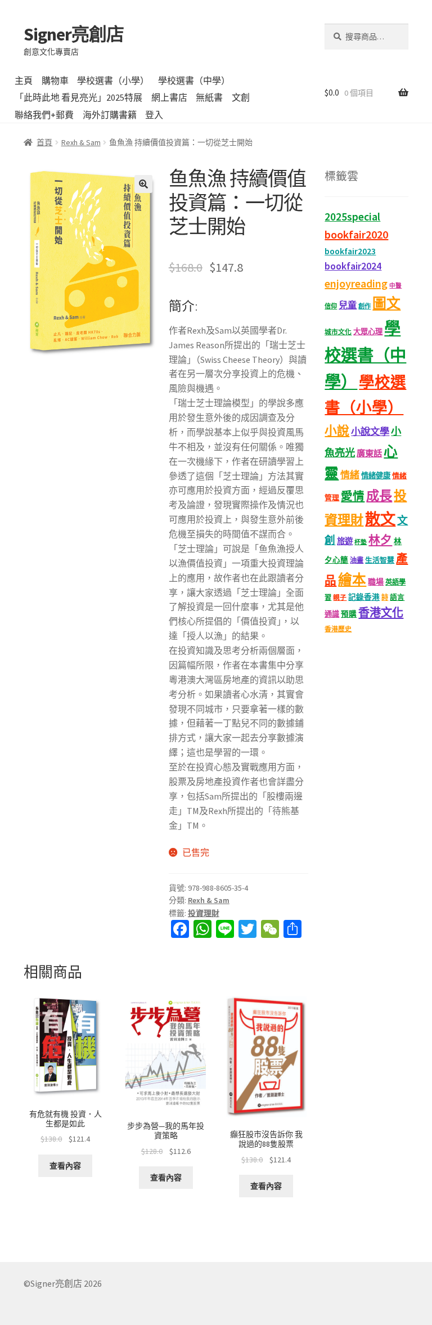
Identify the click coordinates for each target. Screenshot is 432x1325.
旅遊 (345, 541)
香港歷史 (338, 629)
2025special (352, 216)
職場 (376, 582)
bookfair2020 (356, 234)
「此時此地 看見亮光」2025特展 (78, 97)
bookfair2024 (353, 266)
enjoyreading (356, 283)
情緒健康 (375, 475)
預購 (349, 614)
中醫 (395, 285)
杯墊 (360, 542)
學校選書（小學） (113, 80)
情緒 (349, 475)
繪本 (352, 580)
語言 (397, 597)
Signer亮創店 (74, 34)
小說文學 (370, 431)
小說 (337, 430)
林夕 (380, 540)
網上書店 (169, 97)
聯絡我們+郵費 (44, 114)
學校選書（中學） (194, 80)
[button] (143, 184)
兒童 (348, 305)
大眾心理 (367, 331)
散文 (380, 518)
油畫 (356, 560)
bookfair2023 (350, 251)
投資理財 (203, 913)
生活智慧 (379, 560)
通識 (332, 614)
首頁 (44, 142)
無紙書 (209, 97)
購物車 (55, 80)
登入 (154, 114)
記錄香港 (364, 597)
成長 (379, 495)
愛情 (352, 496)
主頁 (24, 80)
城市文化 (338, 331)
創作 (364, 306)
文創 (241, 97)
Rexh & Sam (81, 142)
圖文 (386, 303)
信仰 (331, 306)
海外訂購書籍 (110, 114)
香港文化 (380, 612)
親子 (339, 597)
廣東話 (369, 453)
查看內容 (65, 1166)
